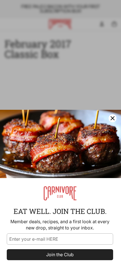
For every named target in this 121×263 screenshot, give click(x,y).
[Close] (112, 118)
